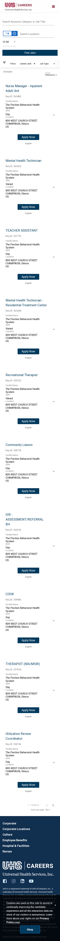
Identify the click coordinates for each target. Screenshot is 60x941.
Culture (7, 834)
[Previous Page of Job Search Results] (47, 805)
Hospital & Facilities (16, 845)
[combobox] (28, 21)
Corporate (9, 823)
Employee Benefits (15, 840)
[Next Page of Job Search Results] (53, 805)
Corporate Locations (16, 829)
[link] (30, 114)
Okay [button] (30, 929)
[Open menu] (53, 6)
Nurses (7, 851)
